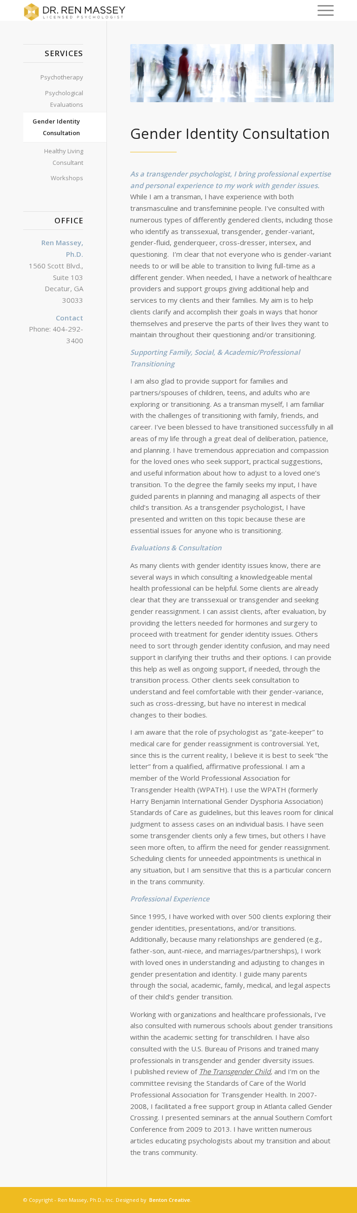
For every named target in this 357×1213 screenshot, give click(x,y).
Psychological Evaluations (64, 99)
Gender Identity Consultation (56, 127)
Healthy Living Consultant (63, 157)
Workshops (67, 178)
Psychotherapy (61, 77)
